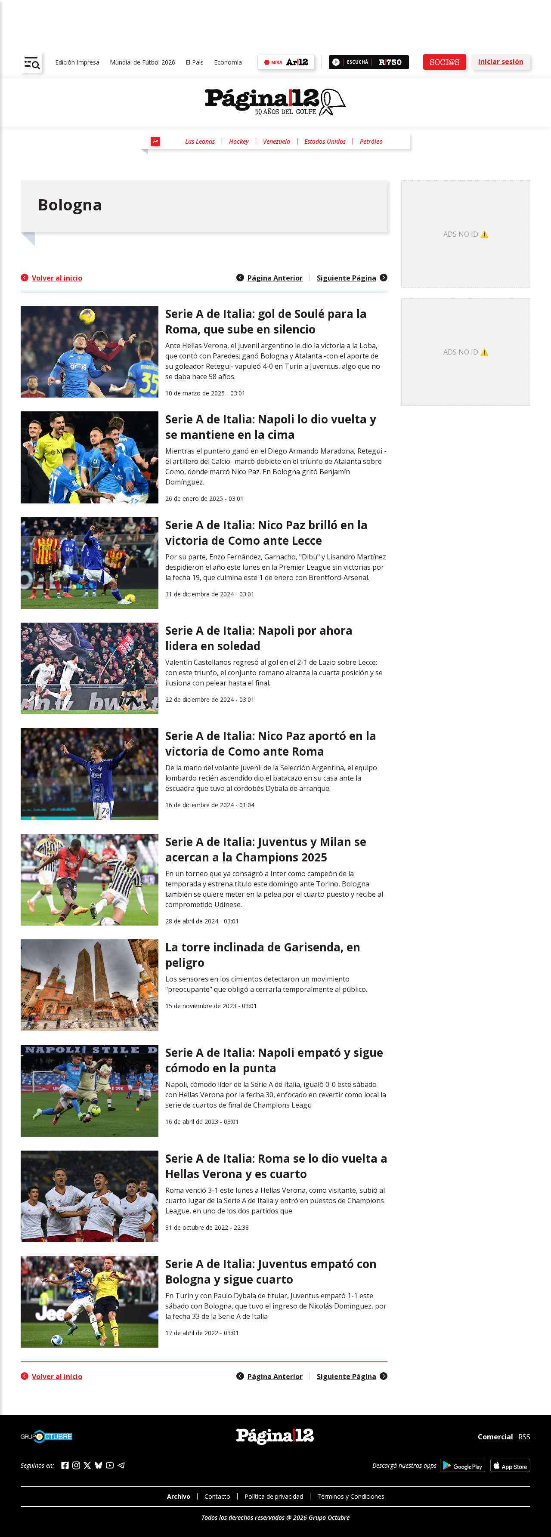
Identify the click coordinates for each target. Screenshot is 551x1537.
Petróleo (371, 141)
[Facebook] (65, 1465)
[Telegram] (121, 1465)
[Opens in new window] (462, 1465)
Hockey (239, 141)
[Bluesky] (98, 1465)
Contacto (217, 1496)
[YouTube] (110, 1465)
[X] (87, 1465)
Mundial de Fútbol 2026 (142, 62)
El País (195, 62)
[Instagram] (76, 1465)
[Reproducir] (336, 62)
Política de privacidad (274, 1496)
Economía (228, 62)
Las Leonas (200, 141)
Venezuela (276, 141)
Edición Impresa (77, 62)
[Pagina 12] (275, 102)
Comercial (495, 1436)
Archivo (178, 1496)
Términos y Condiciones (350, 1496)
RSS (524, 1436)
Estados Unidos (325, 141)
